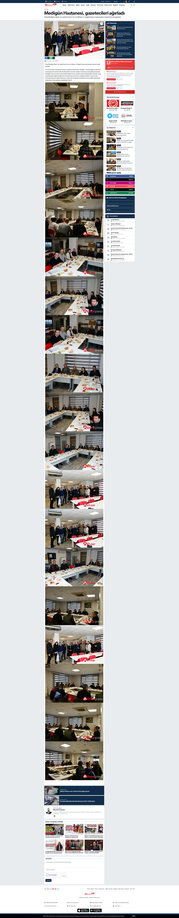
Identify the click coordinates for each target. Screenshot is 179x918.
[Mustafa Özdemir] (48, 810)
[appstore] (83, 910)
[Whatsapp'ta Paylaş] (51, 58)
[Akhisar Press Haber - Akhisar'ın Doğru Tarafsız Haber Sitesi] (50, 5)
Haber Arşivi (117, 906)
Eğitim (78, 5)
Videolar (58, 1)
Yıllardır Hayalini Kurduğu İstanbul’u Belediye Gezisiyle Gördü (125, 141)
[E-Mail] (54, 816)
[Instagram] (50, 889)
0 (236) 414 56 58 (112, 88)
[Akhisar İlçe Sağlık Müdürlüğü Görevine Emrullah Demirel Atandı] (74, 845)
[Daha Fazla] (54, 58)
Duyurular (122, 5)
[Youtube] (53, 889)
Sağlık (88, 5)
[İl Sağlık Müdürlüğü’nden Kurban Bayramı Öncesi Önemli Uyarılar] (54, 845)
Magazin (115, 5)
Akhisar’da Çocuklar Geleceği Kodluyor (123, 134)
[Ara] (131, 5)
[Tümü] (133, 97)
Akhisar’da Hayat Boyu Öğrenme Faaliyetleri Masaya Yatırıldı (124, 169)
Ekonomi (93, 5)
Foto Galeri (49, 1)
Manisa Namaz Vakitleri (97, 902)
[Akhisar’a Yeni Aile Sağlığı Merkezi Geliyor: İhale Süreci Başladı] (94, 845)
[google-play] (96, 910)
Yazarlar (65, 1)
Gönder (48, 880)
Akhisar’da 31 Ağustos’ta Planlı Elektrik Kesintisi (125, 148)
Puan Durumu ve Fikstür (51, 906)
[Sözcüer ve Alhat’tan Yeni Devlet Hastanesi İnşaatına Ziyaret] (54, 829)
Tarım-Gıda (100, 5)
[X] (48, 889)
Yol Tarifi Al (120, 79)
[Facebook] (45, 889)
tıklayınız (127, 916)
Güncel (64, 5)
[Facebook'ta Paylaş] (46, 58)
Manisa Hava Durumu (74, 902)
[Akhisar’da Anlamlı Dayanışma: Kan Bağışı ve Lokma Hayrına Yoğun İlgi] (94, 829)
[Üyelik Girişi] (134, 1)
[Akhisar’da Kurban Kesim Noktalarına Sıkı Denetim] (74, 829)
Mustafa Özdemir (59, 810)
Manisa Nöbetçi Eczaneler (52, 902)
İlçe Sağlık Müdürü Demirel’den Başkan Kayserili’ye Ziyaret (125, 162)
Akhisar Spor (71, 5)
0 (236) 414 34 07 (112, 79)
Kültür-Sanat (108, 5)
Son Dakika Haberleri (96, 906)
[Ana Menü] (134, 5)
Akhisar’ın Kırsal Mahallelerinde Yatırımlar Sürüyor (123, 155)
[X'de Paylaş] (48, 58)
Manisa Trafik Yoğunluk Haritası (122, 902)
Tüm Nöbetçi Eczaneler (121, 91)
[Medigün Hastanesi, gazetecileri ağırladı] (74, 38)
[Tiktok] (55, 889)
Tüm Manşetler (72, 906)
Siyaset (83, 5)
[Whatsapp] (58, 889)
